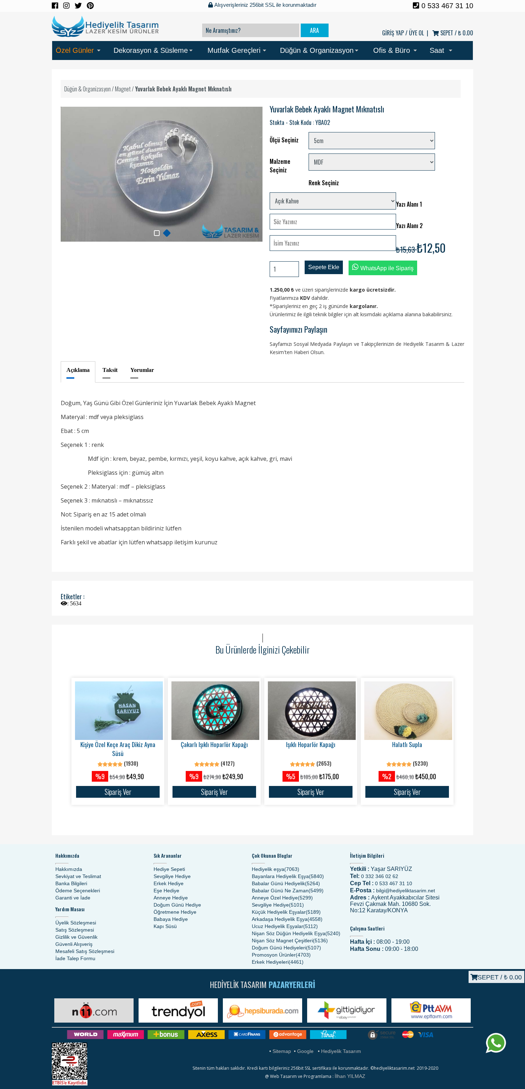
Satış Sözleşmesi (74, 930)
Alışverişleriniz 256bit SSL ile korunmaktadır (264, 5)
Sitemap (281, 1051)
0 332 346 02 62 (379, 876)
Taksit (110, 370)
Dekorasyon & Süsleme (151, 50)
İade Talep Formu (75, 958)
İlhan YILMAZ (350, 1076)
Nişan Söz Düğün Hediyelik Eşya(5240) (296, 933)
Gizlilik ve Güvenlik (76, 937)
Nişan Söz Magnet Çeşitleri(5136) (290, 940)
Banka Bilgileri (71, 883)
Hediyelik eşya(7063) (275, 869)
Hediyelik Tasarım (341, 1051)
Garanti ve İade (72, 898)
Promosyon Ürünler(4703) (281, 955)
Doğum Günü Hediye (177, 905)
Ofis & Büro (391, 50)
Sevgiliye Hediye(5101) (278, 905)
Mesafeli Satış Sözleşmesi (84, 951)
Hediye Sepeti (169, 869)
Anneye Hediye (171, 898)
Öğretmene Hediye (175, 912)
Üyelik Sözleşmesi (75, 923)
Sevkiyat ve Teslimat (78, 876)
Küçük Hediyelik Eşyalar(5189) (286, 912)
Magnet (123, 89)
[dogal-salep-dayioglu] (157, 233)
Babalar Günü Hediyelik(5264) (286, 883)
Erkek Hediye (169, 883)
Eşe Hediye (166, 890)
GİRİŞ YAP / (395, 33)
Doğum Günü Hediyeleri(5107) (286, 948)
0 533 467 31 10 (446, 6)
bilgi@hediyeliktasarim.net (405, 890)
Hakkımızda (68, 869)
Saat (437, 50)
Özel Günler (75, 50)
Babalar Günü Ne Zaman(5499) (288, 890)
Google (305, 1051)
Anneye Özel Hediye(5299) (282, 898)
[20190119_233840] (167, 233)
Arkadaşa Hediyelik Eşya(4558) (287, 919)
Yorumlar (142, 370)
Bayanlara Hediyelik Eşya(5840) (288, 876)
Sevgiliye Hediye (172, 876)
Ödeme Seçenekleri (77, 890)
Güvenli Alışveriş (73, 944)
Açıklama (78, 370)
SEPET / (456, 33)
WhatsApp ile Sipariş (387, 268)
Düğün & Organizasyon (317, 50)
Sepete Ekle (323, 267)
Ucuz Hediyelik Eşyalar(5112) (285, 926)
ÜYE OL (416, 33)
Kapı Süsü (165, 926)
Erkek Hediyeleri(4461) (278, 962)
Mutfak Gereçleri (234, 50)
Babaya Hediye (171, 919)
